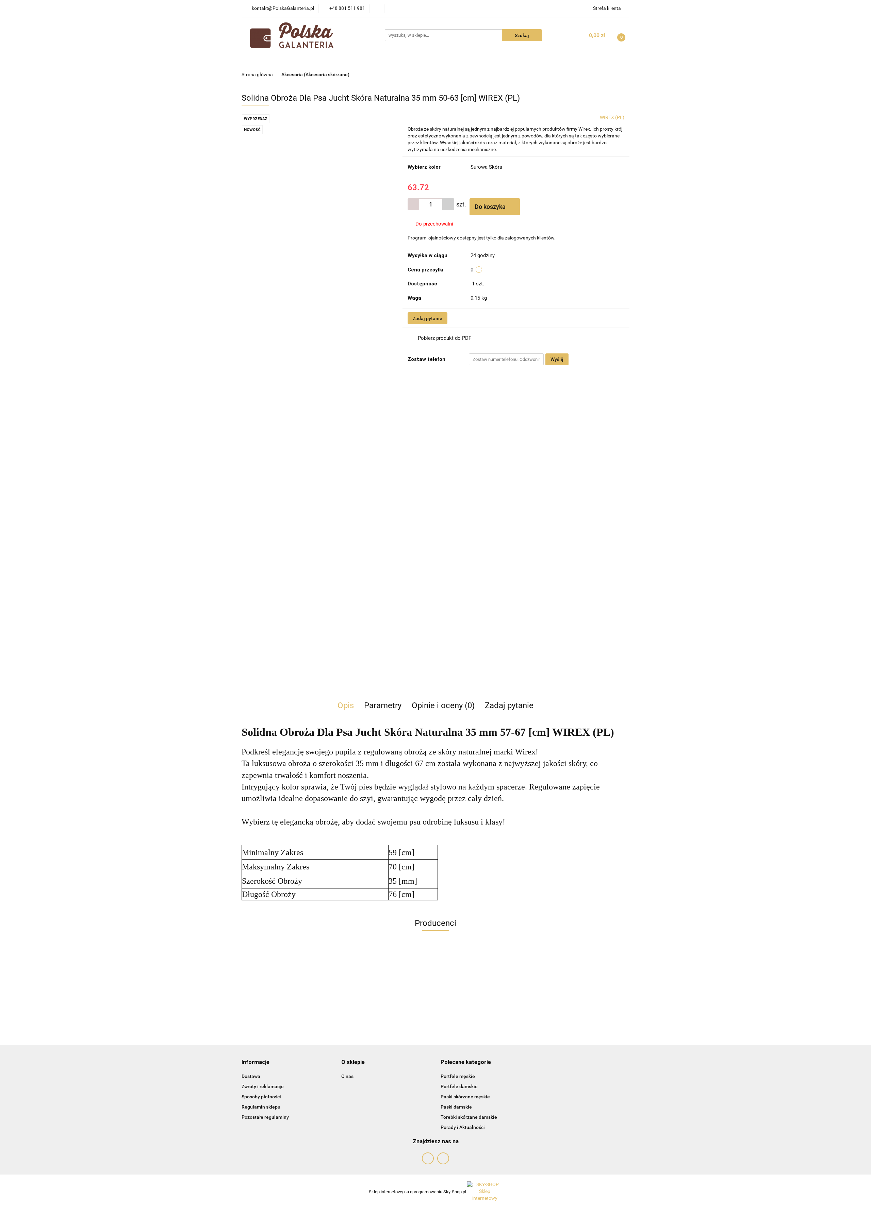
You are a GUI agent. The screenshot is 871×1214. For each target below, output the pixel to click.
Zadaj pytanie (427, 318)
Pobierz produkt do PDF (444, 338)
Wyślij (556, 359)
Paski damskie (456, 1107)
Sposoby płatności (261, 1096)
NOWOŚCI (302, 60)
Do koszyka (491, 206)
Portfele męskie (458, 1076)
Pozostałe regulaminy (265, 1117)
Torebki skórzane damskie (469, 1117)
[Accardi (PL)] (435, 970)
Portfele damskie (459, 1086)
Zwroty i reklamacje (263, 1086)
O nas (347, 1076)
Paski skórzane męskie (465, 1096)
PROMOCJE (339, 60)
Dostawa (251, 1076)
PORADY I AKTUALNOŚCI (508, 60)
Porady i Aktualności (463, 1127)
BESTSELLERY (381, 60)
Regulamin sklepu (261, 1107)
